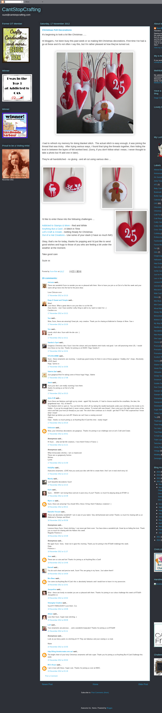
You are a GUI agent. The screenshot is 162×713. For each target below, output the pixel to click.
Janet (50, 382)
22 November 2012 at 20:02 (58, 660)
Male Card (157, 293)
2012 (159, 481)
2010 (159, 540)
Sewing (156, 361)
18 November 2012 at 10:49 (58, 536)
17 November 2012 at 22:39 (58, 496)
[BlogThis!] (73, 271)
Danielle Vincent (54, 512)
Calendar (157, 200)
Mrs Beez (51, 578)
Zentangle (157, 458)
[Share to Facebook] (78, 271)
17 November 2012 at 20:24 (58, 423)
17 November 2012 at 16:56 (58, 367)
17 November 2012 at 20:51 (58, 434)
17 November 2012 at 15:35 (58, 324)
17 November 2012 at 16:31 (58, 351)
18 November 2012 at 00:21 (58, 507)
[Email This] (70, 271)
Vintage (157, 451)
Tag (155, 417)
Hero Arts (157, 267)
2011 (159, 537)
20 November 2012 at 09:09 (58, 620)
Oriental (157, 342)
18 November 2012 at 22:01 (58, 585)
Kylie (50, 490)
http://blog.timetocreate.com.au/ (60, 651)
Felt (155, 248)
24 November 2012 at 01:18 (58, 671)
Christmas (157, 211)
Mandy (50, 479)
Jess (49, 556)
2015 (159, 472)
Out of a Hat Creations (53, 235)
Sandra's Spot (53, 342)
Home (95, 684)
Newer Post (47, 684)
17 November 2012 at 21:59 (58, 463)
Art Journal (158, 177)
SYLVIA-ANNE (53, 356)
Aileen (50, 614)
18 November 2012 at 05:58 (58, 520)
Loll (49, 625)
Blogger (109, 708)
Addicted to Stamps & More (56, 225)
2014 (159, 475)
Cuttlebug (157, 233)
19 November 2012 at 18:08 (58, 609)
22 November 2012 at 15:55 (58, 647)
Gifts (156, 252)
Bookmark (157, 192)
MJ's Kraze (52, 665)
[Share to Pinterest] (80, 271)
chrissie (51, 282)
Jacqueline (52, 589)
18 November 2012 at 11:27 (58, 551)
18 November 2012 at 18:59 (58, 574)
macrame (157, 286)
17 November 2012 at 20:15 (58, 393)
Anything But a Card (52, 229)
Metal (156, 297)
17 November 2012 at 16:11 (58, 338)
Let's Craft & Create (52, 232)
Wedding (157, 455)
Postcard (157, 346)
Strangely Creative (55, 603)
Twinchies (157, 443)
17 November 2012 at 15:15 (58, 295)
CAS (155, 203)
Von (49, 329)
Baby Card (158, 188)
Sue (49, 318)
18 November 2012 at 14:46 (58, 563)
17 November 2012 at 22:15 (58, 485)
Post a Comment (51, 676)
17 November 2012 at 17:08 (58, 378)
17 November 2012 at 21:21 (58, 445)
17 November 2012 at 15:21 (58, 313)
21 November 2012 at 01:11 (58, 631)
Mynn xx (51, 501)
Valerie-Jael (52, 371)
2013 (159, 478)
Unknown (51, 428)
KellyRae (51, 468)
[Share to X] (75, 271)
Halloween (157, 260)
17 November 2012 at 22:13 (58, 474)
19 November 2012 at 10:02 (58, 598)
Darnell (50, 567)
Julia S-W (51, 398)
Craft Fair (157, 215)
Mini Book (157, 301)
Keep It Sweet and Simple (58, 300)
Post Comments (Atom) (100, 692)
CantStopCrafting (21, 9)
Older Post (143, 684)
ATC (155, 185)
